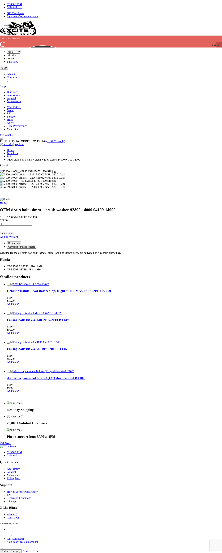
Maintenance (14, 101)
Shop (3, 86)
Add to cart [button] (13, 303)
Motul (10, 110)
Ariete (10, 122)
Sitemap (11, 501)
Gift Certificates (15, 13)
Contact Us (13, 517)
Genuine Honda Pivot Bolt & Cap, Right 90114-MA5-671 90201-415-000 (59, 291)
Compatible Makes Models (21, 246)
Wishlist (6, 134)
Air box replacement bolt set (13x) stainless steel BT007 (46, 378)
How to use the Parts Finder (22, 491)
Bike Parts (12, 91)
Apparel (11, 98)
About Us (12, 514)
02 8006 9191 (14, 4)
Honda (3, 202)
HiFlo (10, 119)
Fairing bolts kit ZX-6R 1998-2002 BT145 (37, 349)
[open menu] (1, 139)
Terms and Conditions (19, 497)
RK (9, 113)
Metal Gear (13, 129)
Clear (4, 68)
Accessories (13, 95)
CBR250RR (14, 107)
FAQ (9, 494)
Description (14, 243)
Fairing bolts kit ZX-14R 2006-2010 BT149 (38, 320)
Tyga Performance (17, 125)
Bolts (10, 156)
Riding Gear (13, 478)
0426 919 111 (14, 7)
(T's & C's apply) (55, 141)
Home (10, 150)
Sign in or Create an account (22, 16)
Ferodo (11, 116)
